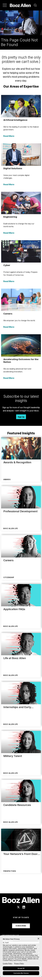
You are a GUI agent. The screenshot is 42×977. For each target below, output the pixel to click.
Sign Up (21, 417)
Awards (7, 479)
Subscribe (21, 926)
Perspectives (9, 871)
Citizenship (8, 577)
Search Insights (21, 888)
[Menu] (5, 5)
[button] (35, 5)
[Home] (20, 5)
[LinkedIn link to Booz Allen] (23, 907)
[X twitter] (18, 907)
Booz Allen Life (10, 528)
